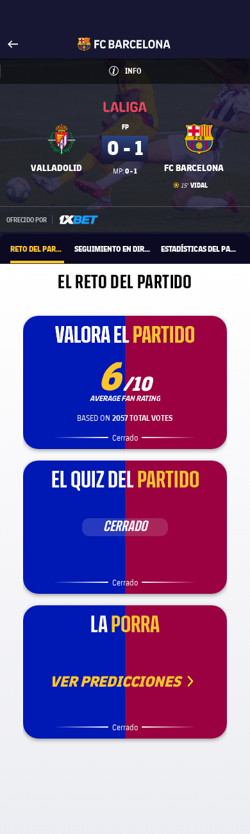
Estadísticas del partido (200, 248)
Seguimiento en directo (112, 248)
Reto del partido (37, 248)
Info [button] (149, 71)
